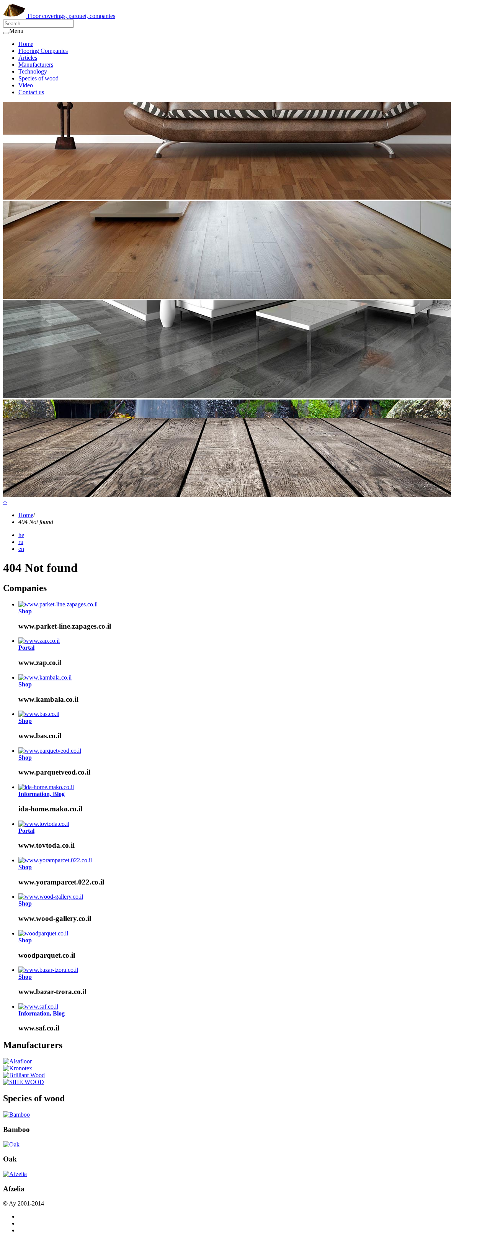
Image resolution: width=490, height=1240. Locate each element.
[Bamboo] (16, 1114)
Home (25, 44)
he (21, 535)
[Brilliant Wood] (24, 1075)
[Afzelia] (15, 1174)
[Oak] (11, 1144)
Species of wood (38, 78)
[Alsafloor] (17, 1061)
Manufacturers (35, 64)
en (21, 548)
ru (20, 542)
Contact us (31, 92)
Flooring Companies (43, 51)
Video (25, 85)
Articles (27, 57)
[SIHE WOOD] (23, 1082)
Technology (32, 71)
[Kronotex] (17, 1068)
